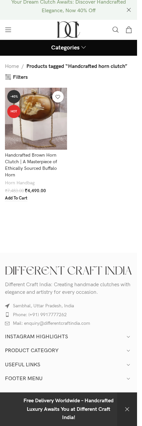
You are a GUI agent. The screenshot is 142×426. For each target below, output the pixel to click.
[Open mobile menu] (8, 29)
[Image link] (68, 270)
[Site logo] (68, 29)
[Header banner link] (68, 10)
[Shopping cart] (128, 29)
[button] (16, 198)
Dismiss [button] (127, 409)
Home (12, 66)
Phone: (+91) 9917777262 (40, 315)
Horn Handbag (20, 183)
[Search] (115, 29)
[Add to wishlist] (58, 97)
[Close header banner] (129, 10)
